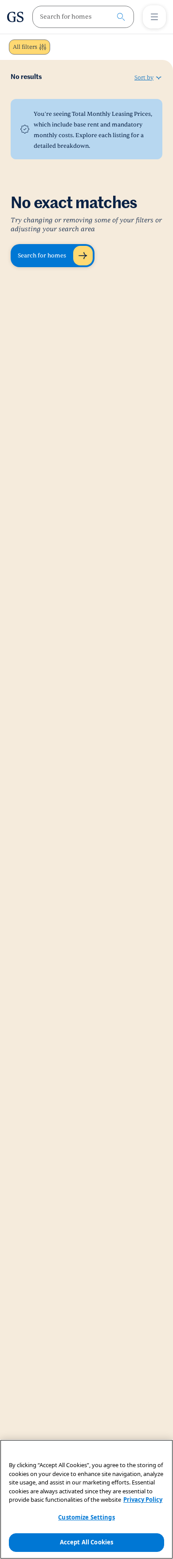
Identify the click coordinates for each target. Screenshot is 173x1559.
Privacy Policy (142, 1500)
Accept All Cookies (86, 1542)
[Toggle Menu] (154, 16)
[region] (86, 1499)
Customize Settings (86, 1517)
